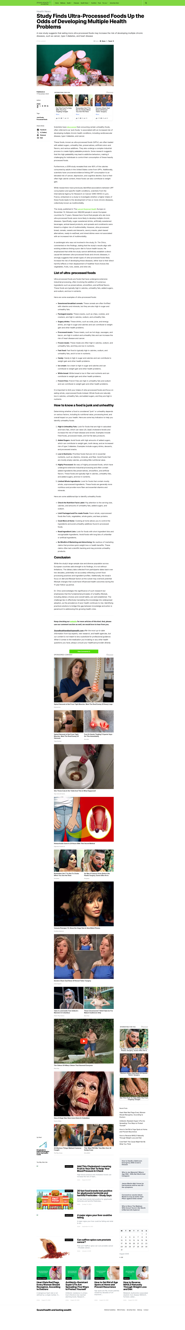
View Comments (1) (84, 651)
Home (57, 3)
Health (69, 3)
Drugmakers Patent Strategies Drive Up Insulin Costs (43, 1152)
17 (121, 1243)
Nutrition (93, 3)
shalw (38, 104)
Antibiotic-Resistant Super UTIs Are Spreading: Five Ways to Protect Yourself (132, 1123)
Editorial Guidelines (110, 1310)
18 (126, 1243)
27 (134, 1247)
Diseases (76, 3)
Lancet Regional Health (86, 209)
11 (125, 1240)
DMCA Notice (121, 1310)
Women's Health (41, 1278)
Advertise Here (114, 3)
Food (99, 3)
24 (122, 1247)
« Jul (121, 1257)
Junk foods (40, 117)
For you (104, 3)
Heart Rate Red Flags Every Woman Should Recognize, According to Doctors (132, 1114)
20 (134, 1243)
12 (130, 1240)
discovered (71, 127)
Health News (84, 3)
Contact (146, 1310)
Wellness (62, 3)
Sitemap (139, 1310)
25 (126, 1247)
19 (130, 1243)
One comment (42, 41)
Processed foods (42, 119)
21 (138, 1243)
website (73, 621)
